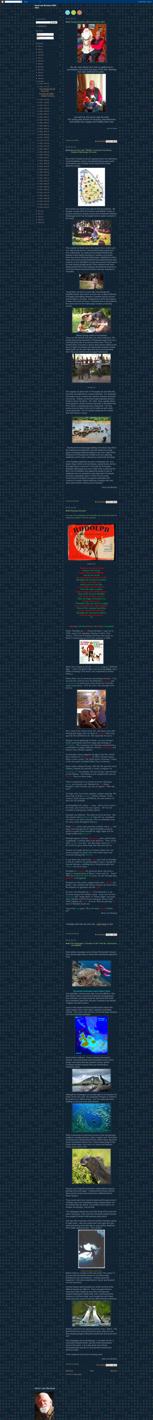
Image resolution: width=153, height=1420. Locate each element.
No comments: (101, 141)
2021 (39, 58)
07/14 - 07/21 (43, 140)
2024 (39, 49)
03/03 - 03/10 (43, 184)
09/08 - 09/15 (43, 120)
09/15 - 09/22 (43, 117)
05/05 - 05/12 (43, 166)
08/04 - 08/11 (43, 131)
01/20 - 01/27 (43, 201)
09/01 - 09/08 (43, 122)
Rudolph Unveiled (78, 511)
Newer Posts (69, 1370)
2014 (39, 78)
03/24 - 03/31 (43, 175)
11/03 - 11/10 (43, 99)
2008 (39, 222)
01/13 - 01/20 (43, 204)
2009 (39, 219)
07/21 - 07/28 (43, 137)
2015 (39, 75)
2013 (39, 81)
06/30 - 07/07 (43, 146)
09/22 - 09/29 (43, 114)
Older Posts (113, 1370)
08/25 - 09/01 (43, 125)
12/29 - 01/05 (43, 83)
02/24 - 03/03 (43, 187)
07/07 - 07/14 (43, 143)
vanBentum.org (42, 26)
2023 (39, 52)
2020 (39, 61)
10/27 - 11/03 (43, 102)
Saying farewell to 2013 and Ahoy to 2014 (88, 22)
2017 (39, 69)
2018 (39, 67)
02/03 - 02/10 (43, 195)
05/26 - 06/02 (43, 157)
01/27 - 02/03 (43, 198)
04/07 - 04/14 (43, 169)
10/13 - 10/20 (43, 108)
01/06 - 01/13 (43, 207)
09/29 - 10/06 (43, 111)
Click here (102, 924)
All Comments (43, 38)
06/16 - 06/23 (43, 152)
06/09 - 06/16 (43, 155)
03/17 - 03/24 (43, 178)
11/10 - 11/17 (43, 86)
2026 (39, 46)
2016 (39, 72)
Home (91, 1370)
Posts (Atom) (77, 1374)
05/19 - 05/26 (43, 160)
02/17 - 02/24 (43, 189)
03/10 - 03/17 (43, 181)
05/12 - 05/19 (43, 163)
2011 (39, 214)
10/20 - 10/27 (43, 105)
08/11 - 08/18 (43, 128)
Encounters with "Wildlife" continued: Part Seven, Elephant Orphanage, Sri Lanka (91, 151)
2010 (39, 217)
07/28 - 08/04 (43, 134)
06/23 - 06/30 (43, 149)
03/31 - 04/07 (43, 172)
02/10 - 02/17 (43, 192)
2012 (39, 211)
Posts (40, 34)
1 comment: (102, 1364)
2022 (39, 55)
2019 (39, 64)
